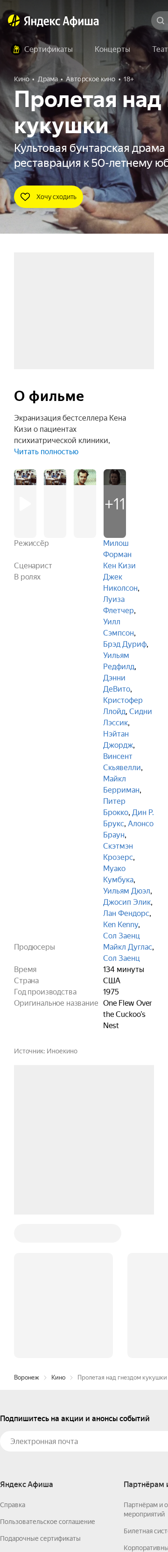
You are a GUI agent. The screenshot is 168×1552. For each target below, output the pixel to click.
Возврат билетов (26, 1413)
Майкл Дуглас (127, 947)
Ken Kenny (120, 924)
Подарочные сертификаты (40, 1397)
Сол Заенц (121, 935)
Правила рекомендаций (36, 1447)
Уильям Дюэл (126, 891)
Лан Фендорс (126, 913)
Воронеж (26, 1235)
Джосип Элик (127, 902)
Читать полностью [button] (46, 451)
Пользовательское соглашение (47, 1380)
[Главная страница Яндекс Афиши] (14, 20)
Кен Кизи (119, 565)
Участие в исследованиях (38, 1430)
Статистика (139, 1524)
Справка (12, 1363)
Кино (58, 1235)
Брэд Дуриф (125, 644)
